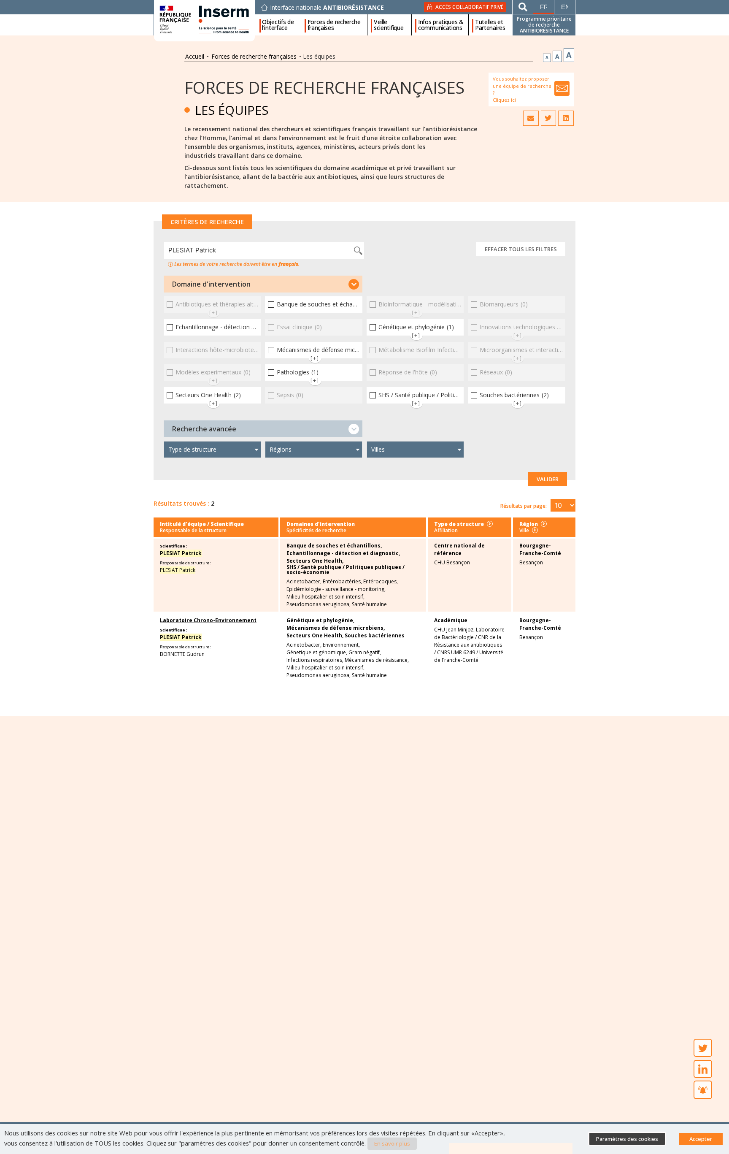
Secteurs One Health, (314, 560)
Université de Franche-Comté (468, 656)
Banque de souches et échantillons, (334, 545)
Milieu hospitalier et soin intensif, (325, 596)
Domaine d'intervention (211, 284)
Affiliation (446, 530)
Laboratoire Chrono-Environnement (208, 620)
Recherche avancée (204, 428)
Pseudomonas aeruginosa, (318, 604)
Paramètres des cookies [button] (627, 1139)
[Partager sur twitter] (548, 118)
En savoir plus (392, 1143)
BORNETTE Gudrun (182, 654)
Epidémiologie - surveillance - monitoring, (336, 589)
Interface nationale (327, 7)
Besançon (531, 562)
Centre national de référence (459, 549)
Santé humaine (369, 604)
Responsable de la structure (193, 530)
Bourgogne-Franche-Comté (540, 549)
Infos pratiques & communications (441, 25)
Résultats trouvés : (181, 503)
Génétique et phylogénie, (320, 620)
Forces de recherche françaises (334, 25)
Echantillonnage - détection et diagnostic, (343, 553)
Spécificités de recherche (316, 530)
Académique (450, 620)
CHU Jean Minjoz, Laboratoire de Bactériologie (469, 633)
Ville (524, 530)
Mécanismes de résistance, (377, 660)
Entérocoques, (380, 581)
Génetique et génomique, (316, 652)
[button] (263, 284)
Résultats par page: (523, 505)
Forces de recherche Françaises (324, 87)
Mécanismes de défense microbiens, (335, 628)
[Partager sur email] (530, 118)
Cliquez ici (504, 100)
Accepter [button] (700, 1139)
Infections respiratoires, (314, 660)
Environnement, (341, 644)
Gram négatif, (364, 652)
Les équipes (231, 110)
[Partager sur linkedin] (565, 118)
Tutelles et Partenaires (490, 25)
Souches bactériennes (375, 635)
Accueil (194, 56)
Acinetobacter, (303, 581)
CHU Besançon (452, 562)
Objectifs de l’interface (278, 25)
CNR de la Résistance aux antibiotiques (468, 641)
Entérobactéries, (342, 581)
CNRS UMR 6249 (456, 652)
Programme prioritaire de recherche (544, 24)
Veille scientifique (388, 25)
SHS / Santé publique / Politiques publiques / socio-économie (345, 570)
